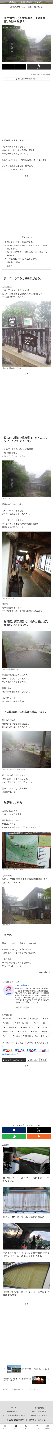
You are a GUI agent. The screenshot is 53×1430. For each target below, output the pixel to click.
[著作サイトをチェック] (17, 1007)
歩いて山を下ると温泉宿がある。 (20, 242)
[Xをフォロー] (20, 1007)
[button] (39, 67)
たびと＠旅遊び (22, 985)
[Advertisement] (26, 109)
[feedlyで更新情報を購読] (24, 1007)
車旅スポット (34, 1060)
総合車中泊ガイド (14, 1411)
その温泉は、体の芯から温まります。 (22, 258)
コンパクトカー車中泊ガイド (13, 1415)
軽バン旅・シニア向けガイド (15, 1060)
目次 (23, 237)
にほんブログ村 (9, 1053)
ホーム (13, 1407)
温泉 (44, 1060)
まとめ (9, 265)
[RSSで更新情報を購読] (28, 1007)
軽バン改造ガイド (39, 1411)
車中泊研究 (39, 1407)
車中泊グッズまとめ (39, 1415)
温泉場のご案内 (13, 262)
